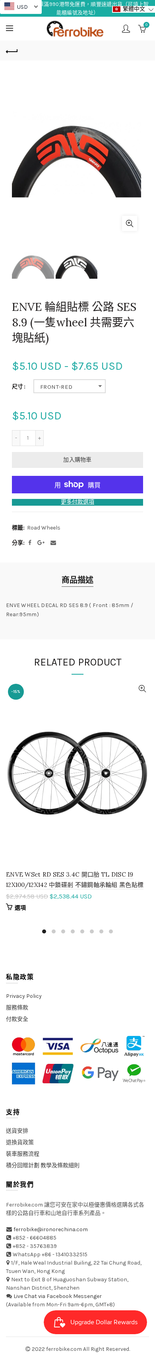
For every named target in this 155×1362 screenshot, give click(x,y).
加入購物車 (77, 459)
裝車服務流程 (22, 1154)
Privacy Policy (24, 996)
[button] (133, 9)
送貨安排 (17, 1130)
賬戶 (126, 29)
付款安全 (17, 1019)
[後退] (12, 50)
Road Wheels (43, 527)
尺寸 (17, 387)
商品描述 (77, 580)
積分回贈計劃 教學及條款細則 (42, 1165)
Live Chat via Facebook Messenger (58, 1296)
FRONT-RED (56, 386)
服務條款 (17, 1007)
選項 (20, 907)
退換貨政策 (20, 1142)
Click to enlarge (129, 223)
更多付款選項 (77, 502)
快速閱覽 (142, 689)
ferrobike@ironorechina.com (51, 1229)
